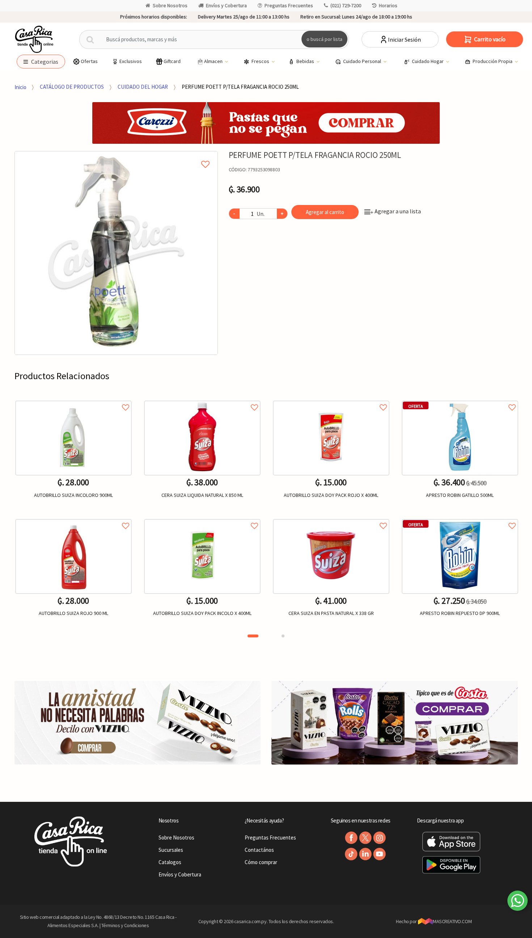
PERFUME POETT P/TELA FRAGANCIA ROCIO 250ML (240, 86)
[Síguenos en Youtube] (379, 854)
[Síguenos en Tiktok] (351, 854)
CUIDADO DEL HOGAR (143, 86)
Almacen (214, 61)
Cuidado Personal (362, 61)
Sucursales (171, 849)
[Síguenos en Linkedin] (365, 854)
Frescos (261, 61)
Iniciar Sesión (404, 39)
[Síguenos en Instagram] (379, 838)
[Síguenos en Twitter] (365, 838)
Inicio (20, 86)
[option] (116, 253)
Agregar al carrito (325, 212)
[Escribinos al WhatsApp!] (517, 902)
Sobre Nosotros (170, 5)
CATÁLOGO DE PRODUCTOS (72, 86)
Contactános (259, 849)
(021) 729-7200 (345, 5)
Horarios (388, 5)
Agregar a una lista (395, 211)
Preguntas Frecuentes (289, 5)
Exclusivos (130, 61)
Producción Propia (493, 61)
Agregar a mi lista (116, 156)
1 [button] (252, 636)
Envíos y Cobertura (226, 5)
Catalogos (170, 862)
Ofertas (89, 61)
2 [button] (283, 636)
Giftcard (172, 61)
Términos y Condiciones (125, 925)
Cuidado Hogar (428, 61)
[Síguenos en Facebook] (351, 838)
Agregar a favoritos (73, 399)
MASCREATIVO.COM (452, 921)
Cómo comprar (261, 862)
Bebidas (305, 61)
